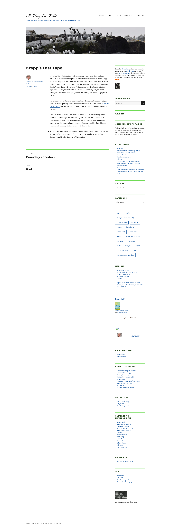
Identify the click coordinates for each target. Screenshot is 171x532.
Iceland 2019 (121, 232)
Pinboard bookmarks (123, 274)
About (101, 15)
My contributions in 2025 (125, 461)
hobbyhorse (130, 227)
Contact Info (140, 15)
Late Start (120, 478)
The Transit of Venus (121, 311)
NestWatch (120, 385)
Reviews (28, 86)
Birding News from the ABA (125, 377)
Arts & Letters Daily (123, 402)
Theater (34, 86)
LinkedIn (120, 278)
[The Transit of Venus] (117, 306)
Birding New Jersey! (123, 375)
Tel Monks (120, 445)
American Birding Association (126, 371)
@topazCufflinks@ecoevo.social (127, 272)
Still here (119, 159)
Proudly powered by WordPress (51, 523)
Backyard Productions (124, 424)
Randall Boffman (122, 441)
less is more (133, 232)
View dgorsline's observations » (135, 335)
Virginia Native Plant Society (125, 387)
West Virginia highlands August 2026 (128, 161)
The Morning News (123, 406)
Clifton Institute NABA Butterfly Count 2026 (130, 169)
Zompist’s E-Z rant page (124, 482)
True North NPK (122, 447)
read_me (128, 246)
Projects (127, 15)
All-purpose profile (123, 270)
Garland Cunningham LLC (125, 428)
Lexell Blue (120, 439)
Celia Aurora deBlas (123, 426)
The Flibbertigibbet (123, 480)
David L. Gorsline (124, 73)
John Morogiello (122, 435)
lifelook (119, 236)
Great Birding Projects (124, 430)
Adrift (118, 167)
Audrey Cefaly (121, 422)
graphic (119, 227)
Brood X (127, 213)
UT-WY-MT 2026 (122, 250)
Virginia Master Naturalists (125, 255)
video (134, 250)
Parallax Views (121, 356)
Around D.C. (114, 15)
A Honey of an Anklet (41, 16)
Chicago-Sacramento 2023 (125, 218)
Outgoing (120, 149)
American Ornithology (124, 373)
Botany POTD (121, 379)
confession (135, 222)
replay (138, 246)
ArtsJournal (120, 404)
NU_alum (120, 241)
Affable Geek (121, 354)
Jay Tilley (119, 432)
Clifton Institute (122, 222)
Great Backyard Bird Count (125, 383)
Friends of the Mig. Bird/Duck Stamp (128, 381)
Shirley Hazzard (122, 313)
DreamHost (125, 69)
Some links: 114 (121, 155)
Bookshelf (120, 299)
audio (118, 213)
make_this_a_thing (133, 236)
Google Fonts (130, 71)
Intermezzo (120, 476)
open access (131, 241)
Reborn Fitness (121, 443)
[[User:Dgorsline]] (123, 276)
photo (119, 246)
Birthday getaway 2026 (124, 157)
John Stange (120, 437)
